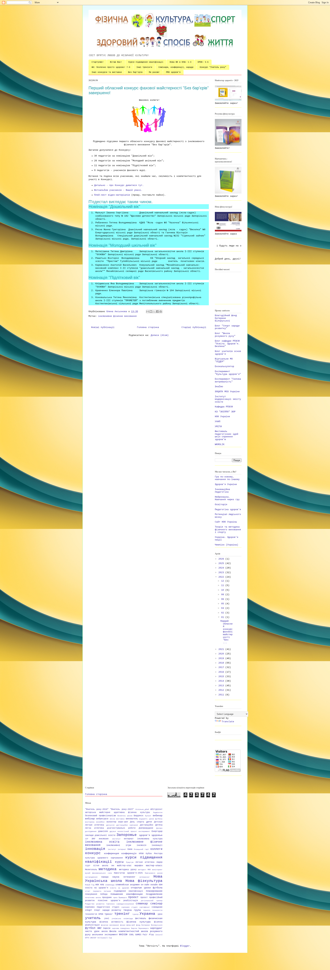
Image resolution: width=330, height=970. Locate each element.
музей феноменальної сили (98, 873)
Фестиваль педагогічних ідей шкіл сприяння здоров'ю (226, 435)
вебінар (90, 818)
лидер (159, 862)
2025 (221, 563)
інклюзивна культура (149, 839)
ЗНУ (93, 839)
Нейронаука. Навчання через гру (227, 498)
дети (149, 822)
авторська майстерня (97, 812)
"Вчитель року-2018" (96, 809)
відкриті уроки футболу (150, 819)
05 (223, 603)
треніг (108, 914)
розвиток (100, 904)
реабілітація (130, 900)
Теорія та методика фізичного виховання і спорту (228, 530)
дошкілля (103, 831)
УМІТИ (218, 426)
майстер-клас (124, 865)
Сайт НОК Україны (226, 522)
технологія (157, 910)
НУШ (102, 885)
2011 (221, 694)
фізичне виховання (110, 925)
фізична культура (138, 922)
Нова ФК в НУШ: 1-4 (180, 62)
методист (142, 870)
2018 (221, 663)
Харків (106, 928)
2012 (221, 690)
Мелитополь (91, 869)
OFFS (87, 938)
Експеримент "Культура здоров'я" (228, 373)
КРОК (141, 853)
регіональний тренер (151, 901)
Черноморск (143, 928)
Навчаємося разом (153, 873)
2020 (221, 654)
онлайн (154, 885)
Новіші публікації (102, 327)
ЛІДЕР (87, 866)
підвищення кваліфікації (128, 891)
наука (115, 877)
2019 (221, 658)
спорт (88, 910)
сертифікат (144, 907)
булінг (148, 816)
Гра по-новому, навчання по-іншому (227, 478)
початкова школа (93, 897)
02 (223, 613)
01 (223, 617)
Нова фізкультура (143, 881)
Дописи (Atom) (160, 335)
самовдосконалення (125, 904)
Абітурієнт (156, 809)
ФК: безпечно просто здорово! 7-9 (111, 67)
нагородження (91, 877)
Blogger (185, 946)
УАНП (217, 421)
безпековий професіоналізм (100, 816)
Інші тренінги (144, 67)
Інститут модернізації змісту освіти (228, 399)
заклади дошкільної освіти (100, 835)
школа (105, 931)
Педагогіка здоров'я (228, 509)
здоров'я (144, 835)
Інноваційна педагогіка (222, 490)
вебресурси (102, 819)
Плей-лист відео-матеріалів (112, 195)
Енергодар (157, 831)
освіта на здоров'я (96, 888)
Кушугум (129, 862)
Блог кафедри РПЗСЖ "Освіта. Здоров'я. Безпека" (227, 344)
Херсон (134, 928)
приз (115, 897)
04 (223, 608)
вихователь (132, 819)
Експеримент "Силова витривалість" (228, 380)
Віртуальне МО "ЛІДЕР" (224, 360)
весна (112, 819)
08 (223, 594)
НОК (97, 885)
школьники (97, 935)
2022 (221, 577)
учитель (93, 918)
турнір (135, 914)
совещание (157, 907)
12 (223, 581)
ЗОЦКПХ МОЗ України (227, 391)
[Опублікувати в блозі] (151, 311)
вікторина (89, 822)
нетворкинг (129, 877)
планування (91, 894)
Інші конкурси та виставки (107, 72)
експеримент (144, 831)
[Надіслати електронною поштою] (147, 311)
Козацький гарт (141, 849)
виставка (120, 819)
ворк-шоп (123, 822)
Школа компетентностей (124, 931)
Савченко (110, 904)
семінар (156, 903)
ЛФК (112, 866)
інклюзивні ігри (118, 845)
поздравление (154, 894)
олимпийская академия (128, 885)
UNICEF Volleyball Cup (101, 938)
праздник (107, 897)
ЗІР (86, 839)
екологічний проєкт (127, 831)
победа (103, 894)
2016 (221, 672)
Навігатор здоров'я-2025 (128, 873)
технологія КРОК (94, 914)
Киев (130, 849)
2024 (221, 568)
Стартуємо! (98, 62)
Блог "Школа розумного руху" (225, 334)
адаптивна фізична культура (132, 812)
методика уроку (127, 869)
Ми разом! (154, 72)
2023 (221, 572)
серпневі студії (129, 907)
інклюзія (141, 845)
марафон (139, 865)
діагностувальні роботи (121, 828)
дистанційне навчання (127, 825)
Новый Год (89, 885)
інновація (95, 849)
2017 (221, 667)
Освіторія (221, 504)
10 (223, 590)
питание (107, 891)
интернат (129, 839)
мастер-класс (154, 865)
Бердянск (138, 816)
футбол (90, 928)
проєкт (144, 897)
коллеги (156, 849)
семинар (142, 903)
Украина (147, 914)
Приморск (123, 897)
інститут (112, 849)
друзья (113, 831)
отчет (87, 891)
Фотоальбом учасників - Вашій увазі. (118, 190)
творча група (132, 910)
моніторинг (157, 870)
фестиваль (140, 918)
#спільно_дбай (142, 809)
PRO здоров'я (173, 72)
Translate (228, 721)
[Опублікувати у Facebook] (157, 311)
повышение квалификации (127, 894)
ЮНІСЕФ (123, 934)
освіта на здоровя (119, 888)
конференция (111, 853)
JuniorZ (158, 935)
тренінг (122, 914)
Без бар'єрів (135, 72)
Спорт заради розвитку (107, 910)
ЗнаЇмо (219, 386)
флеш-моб (130, 925)
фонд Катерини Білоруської (149, 925)
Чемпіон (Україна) (226, 545)
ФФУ (99, 928)
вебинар (157, 815)
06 (223, 599)
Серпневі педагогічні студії (102, 907)
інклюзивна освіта (102, 841)
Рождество (89, 904)
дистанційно (146, 825)
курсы (119, 862)
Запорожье (127, 835)
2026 (221, 559)
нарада (104, 877)
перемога (97, 891)
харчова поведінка (121, 928)
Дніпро (159, 828)
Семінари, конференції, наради (175, 67)
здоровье (156, 835)
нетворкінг (144, 877)
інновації (157, 845)
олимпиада (109, 885)
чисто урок (92, 931)
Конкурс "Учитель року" (213, 67)
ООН (160, 885)
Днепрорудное (146, 828)
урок (160, 914)
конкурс (93, 853)
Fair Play (148, 935)
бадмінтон (157, 812)
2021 (221, 649)
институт (116, 839)
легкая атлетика (144, 862)
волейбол (100, 822)
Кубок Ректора (154, 853)
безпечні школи (124, 816)
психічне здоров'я (109, 900)
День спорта (137, 822)
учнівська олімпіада (122, 918)
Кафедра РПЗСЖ (224, 406)
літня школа (100, 865)
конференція (128, 853)
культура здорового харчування (104, 858)
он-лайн (145, 885)
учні (106, 918)
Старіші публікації (194, 327)
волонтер (111, 822)
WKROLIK (219, 444)
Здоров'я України (226, 484)
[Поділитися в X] (154, 311)
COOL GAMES (135, 935)
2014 (221, 681)
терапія (146, 910)
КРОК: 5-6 (203, 62)
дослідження (90, 831)
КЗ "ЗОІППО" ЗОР (225, 411)
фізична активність (111, 922)
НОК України (222, 416)
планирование (154, 891)
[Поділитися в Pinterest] (160, 311)
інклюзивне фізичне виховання (117, 316)
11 (223, 585)
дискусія (110, 825)
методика (108, 869)
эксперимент (111, 935)
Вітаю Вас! (116, 62)
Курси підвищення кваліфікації (145, 62)
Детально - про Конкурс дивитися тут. (119, 185)
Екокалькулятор (224, 366)
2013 (221, 685)
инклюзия (103, 839)
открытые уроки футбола (146, 887)
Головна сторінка (148, 327)
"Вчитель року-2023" (122, 809)
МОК (149, 870)
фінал (122, 925)
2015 (221, 676)
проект (133, 897)
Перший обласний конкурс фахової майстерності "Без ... (226, 632)
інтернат (122, 849)
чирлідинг (156, 928)
